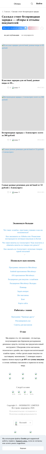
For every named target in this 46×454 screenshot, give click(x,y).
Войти (39, 4)
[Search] (32, 3)
